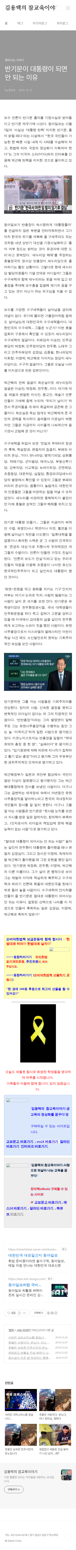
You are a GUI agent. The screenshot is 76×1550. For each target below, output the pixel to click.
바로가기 (17, 1214)
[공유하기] (19, 1313)
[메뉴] (68, 8)
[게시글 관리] (24, 1313)
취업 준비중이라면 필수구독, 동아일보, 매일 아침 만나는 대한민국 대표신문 (36, 1263)
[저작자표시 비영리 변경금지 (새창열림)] (51, 1313)
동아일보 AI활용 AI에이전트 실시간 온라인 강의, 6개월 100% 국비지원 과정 (25, 1292)
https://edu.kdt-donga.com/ (27, 1279)
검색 (59, 8)
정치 (11, 1330)
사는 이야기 (23, 1330)
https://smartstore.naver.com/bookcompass (33, 1249)
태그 (20, 23)
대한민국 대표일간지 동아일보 (33, 1255)
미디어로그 (40, 23)
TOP (68, 1536)
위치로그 (62, 23)
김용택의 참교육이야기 (33, 8)
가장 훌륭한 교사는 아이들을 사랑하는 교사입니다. (29, 1479)
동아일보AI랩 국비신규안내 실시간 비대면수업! (25, 1285)
